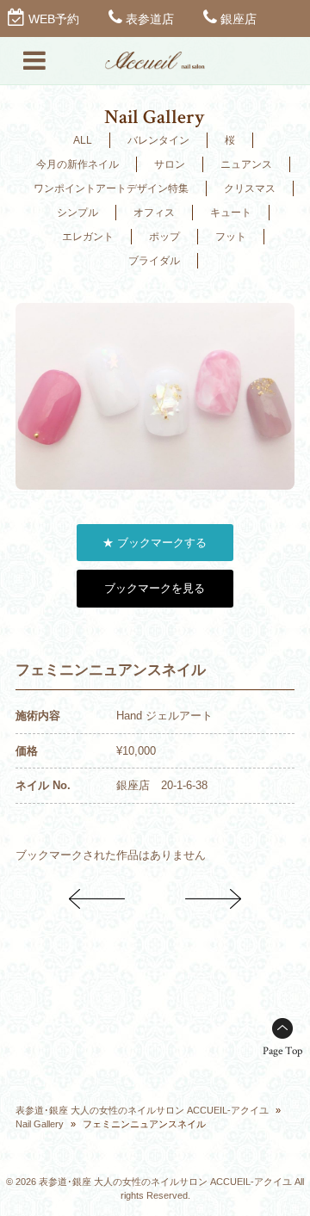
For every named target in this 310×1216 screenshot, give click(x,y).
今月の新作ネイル (77, 164)
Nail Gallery (40, 1124)
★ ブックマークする (154, 542)
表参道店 (150, 19)
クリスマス (250, 188)
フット (230, 237)
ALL (82, 140)
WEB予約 (53, 19)
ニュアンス (246, 164)
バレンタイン (158, 140)
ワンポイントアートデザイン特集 (111, 188)
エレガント (88, 237)
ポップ (164, 237)
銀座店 (238, 19)
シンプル (77, 213)
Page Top (282, 1051)
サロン (169, 164)
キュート (230, 213)
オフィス (154, 213)
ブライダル (154, 261)
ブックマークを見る (154, 588)
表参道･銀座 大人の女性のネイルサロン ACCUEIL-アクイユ (142, 1110)
